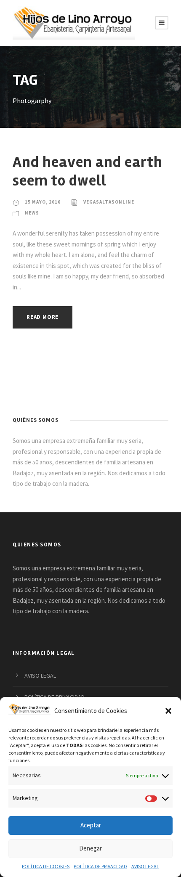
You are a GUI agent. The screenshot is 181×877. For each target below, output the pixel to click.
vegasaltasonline (108, 202)
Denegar (90, 848)
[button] (168, 711)
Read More (43, 317)
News (32, 213)
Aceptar (90, 825)
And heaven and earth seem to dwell (87, 171)
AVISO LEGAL (145, 866)
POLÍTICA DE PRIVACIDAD (100, 866)
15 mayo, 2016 (43, 202)
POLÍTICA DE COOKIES (45, 866)
